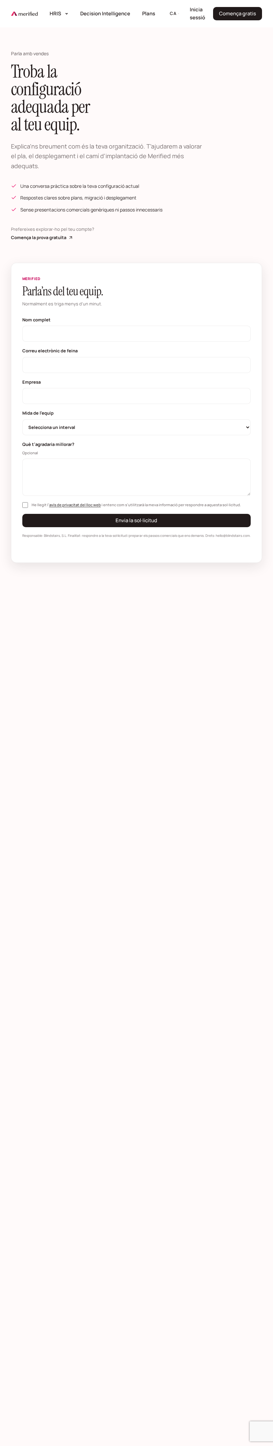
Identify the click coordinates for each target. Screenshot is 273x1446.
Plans (148, 13)
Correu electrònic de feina (50, 351)
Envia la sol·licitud (136, 520)
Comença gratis (240, 15)
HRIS (55, 13)
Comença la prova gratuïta (42, 237)
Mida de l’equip (38, 413)
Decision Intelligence (107, 13)
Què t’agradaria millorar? (48, 448)
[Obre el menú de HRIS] (67, 13)
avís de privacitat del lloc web (75, 504)
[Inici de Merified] (24, 14)
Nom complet (36, 320)
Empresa (31, 382)
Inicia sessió (199, 13)
